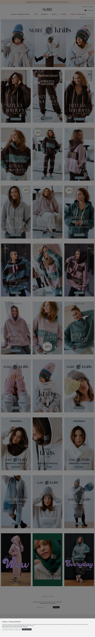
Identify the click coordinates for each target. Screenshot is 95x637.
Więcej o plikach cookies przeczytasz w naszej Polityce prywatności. (15, 626)
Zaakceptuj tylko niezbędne (8, 629)
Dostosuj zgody (18, 629)
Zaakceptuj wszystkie (27, 629)
